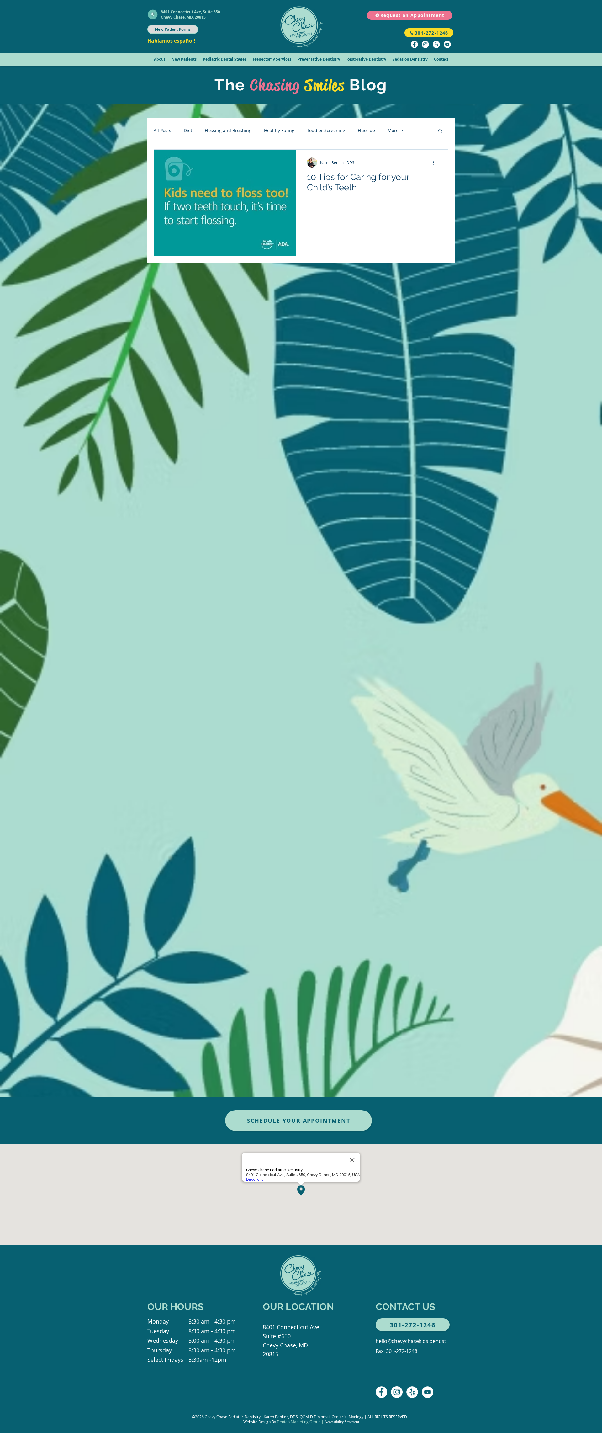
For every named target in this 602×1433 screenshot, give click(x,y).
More (393, 130)
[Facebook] (414, 44)
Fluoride (366, 130)
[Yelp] (436, 44)
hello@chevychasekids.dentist (411, 1341)
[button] (159, 59)
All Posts (162, 130)
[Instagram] (425, 44)
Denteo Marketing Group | (301, 1421)
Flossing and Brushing (228, 130)
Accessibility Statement (342, 1422)
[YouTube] (447, 44)
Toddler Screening (326, 130)
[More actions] (436, 162)
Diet (188, 130)
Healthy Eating (279, 130)
